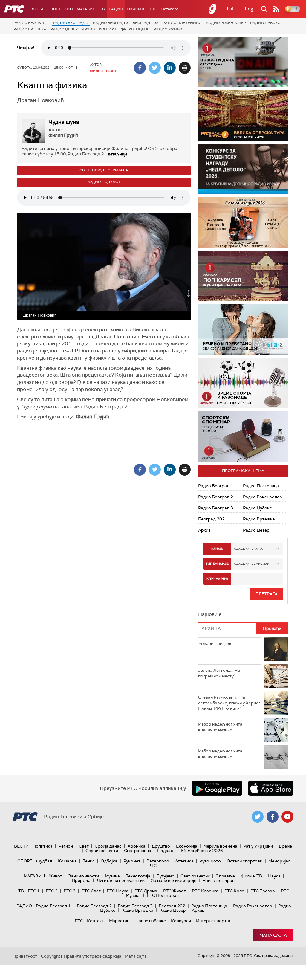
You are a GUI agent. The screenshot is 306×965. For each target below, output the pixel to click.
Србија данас (108, 846)
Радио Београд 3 (110, 22)
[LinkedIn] (170, 68)
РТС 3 (70, 891)
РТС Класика (205, 891)
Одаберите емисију (251, 564)
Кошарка (67, 861)
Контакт (108, 29)
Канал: (217, 549)
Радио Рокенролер (226, 22)
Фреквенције (135, 29)
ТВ (102, 9)
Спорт (54, 9)
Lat (230, 9)
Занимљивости (83, 876)
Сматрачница (137, 850)
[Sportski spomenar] (243, 436)
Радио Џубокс (265, 22)
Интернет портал (213, 920)
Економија (186, 846)
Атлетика (184, 861)
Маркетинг (120, 920)
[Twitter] (155, 68)
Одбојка (109, 861)
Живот (55, 876)
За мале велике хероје (173, 880)
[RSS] (276, 9)
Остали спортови (244, 861)
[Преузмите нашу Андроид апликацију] (217, 788)
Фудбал (44, 861)
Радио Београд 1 (31, 22)
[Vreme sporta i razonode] (243, 383)
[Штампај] (185, 68)
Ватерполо (157, 861)
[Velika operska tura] (243, 115)
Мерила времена (220, 846)
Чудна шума (63, 122)
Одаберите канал (249, 549)
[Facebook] (140, 68)
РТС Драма (145, 891)
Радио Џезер (64, 29)
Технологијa (138, 876)
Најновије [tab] (209, 614)
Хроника (137, 846)
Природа (81, 880)
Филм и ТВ (251, 876)
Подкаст (166, 850)
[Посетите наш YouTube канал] (287, 817)
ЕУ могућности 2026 (202, 850)
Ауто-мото (210, 861)
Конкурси (181, 920)
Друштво (161, 846)
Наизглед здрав (218, 880)
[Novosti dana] (243, 62)
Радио (116, 9)
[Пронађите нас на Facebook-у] (273, 817)
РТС (153, 9)
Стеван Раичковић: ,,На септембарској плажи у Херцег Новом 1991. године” (229, 702)
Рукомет (131, 861)
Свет (84, 846)
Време (285, 846)
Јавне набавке (151, 920)
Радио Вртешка (29, 29)
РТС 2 (52, 891)
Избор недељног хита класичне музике (220, 727)
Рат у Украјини (258, 846)
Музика (112, 876)
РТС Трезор (262, 891)
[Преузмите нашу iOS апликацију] (270, 788)
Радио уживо (168, 29)
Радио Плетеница (182, 22)
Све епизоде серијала (103, 170)
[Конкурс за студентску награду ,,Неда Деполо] (243, 169)
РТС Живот (174, 891)
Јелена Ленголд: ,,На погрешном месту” (219, 673)
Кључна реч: (217, 579)
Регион (66, 846)
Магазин (86, 9)
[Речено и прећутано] (243, 329)
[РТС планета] (212, 9)
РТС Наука (117, 891)
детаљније (117, 154)
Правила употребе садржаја (92, 956)
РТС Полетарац (163, 895)
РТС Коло (234, 891)
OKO (69, 9)
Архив (88, 29)
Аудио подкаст (104, 181)
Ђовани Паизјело (215, 643)
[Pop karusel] (243, 276)
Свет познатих (195, 876)
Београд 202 (145, 22)
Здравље (225, 876)
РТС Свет (91, 891)
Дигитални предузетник (121, 880)
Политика (43, 846)
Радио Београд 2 (71, 22)
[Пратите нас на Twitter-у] (258, 817)
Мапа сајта (273, 935)
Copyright (50, 956)
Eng (249, 9)
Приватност (25, 956)
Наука (274, 876)
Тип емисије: (217, 564)
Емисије (136, 9)
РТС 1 (34, 891)
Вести (36, 9)
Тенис (89, 861)
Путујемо (165, 876)
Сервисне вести (101, 850)
